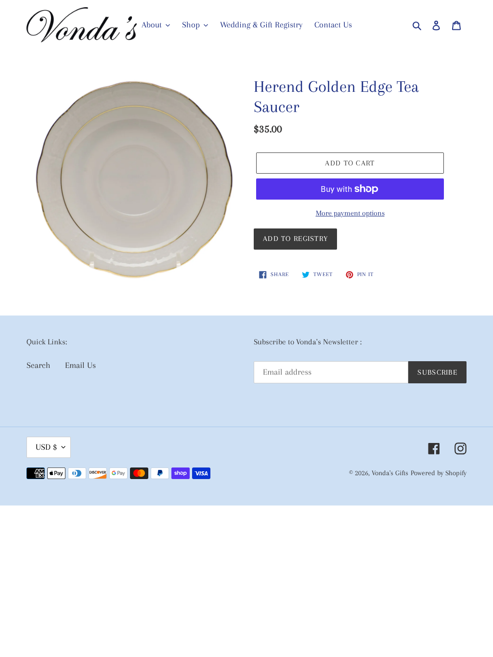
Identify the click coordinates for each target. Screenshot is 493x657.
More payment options (350, 213)
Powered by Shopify (439, 473)
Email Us (80, 365)
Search (38, 365)
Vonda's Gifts (390, 473)
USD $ (46, 447)
